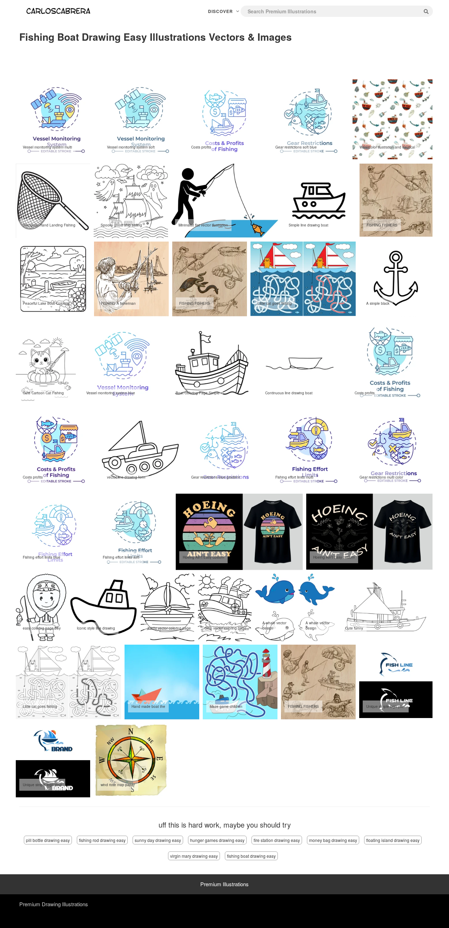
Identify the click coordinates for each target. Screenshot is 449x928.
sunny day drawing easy (158, 840)
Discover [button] (221, 11)
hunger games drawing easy (217, 840)
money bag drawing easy (333, 840)
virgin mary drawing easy (194, 856)
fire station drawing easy (277, 840)
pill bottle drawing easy (48, 840)
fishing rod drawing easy (102, 840)
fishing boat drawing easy (251, 856)
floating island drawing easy (393, 840)
